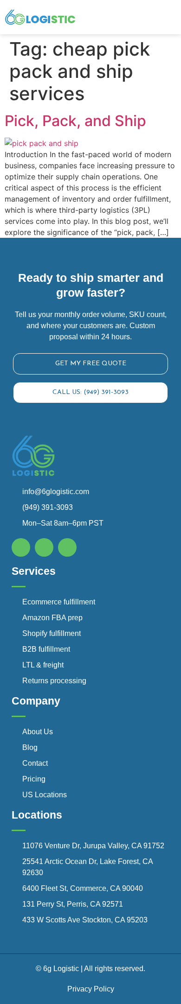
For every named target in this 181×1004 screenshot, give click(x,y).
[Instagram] (44, 547)
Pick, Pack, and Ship (75, 121)
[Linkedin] (67, 547)
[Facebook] (21, 547)
